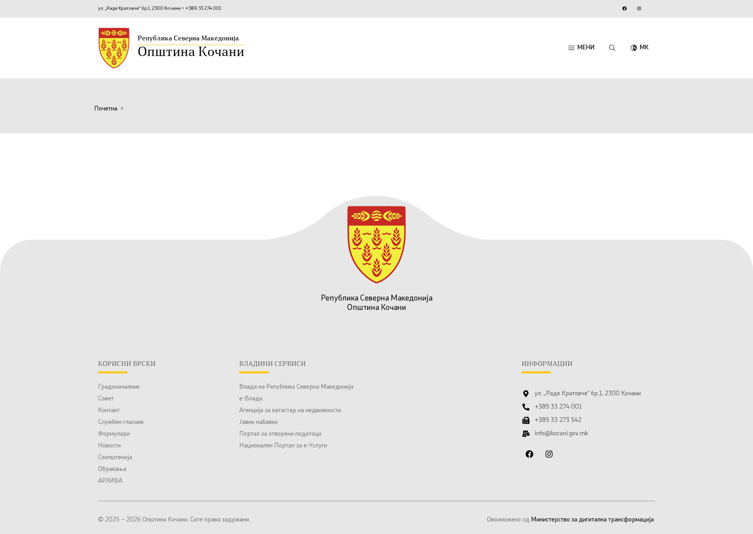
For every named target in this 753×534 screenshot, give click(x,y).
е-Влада (250, 399)
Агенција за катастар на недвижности (290, 410)
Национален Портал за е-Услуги (283, 446)
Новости (109, 446)
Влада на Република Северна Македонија (296, 387)
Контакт (109, 410)
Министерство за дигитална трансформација (592, 520)
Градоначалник (119, 387)
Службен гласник (121, 422)
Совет (106, 399)
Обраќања (112, 469)
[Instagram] (639, 8)
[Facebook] (624, 8)
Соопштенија (115, 457)
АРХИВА (110, 481)
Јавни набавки (258, 422)
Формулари (114, 434)
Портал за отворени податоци (280, 434)
